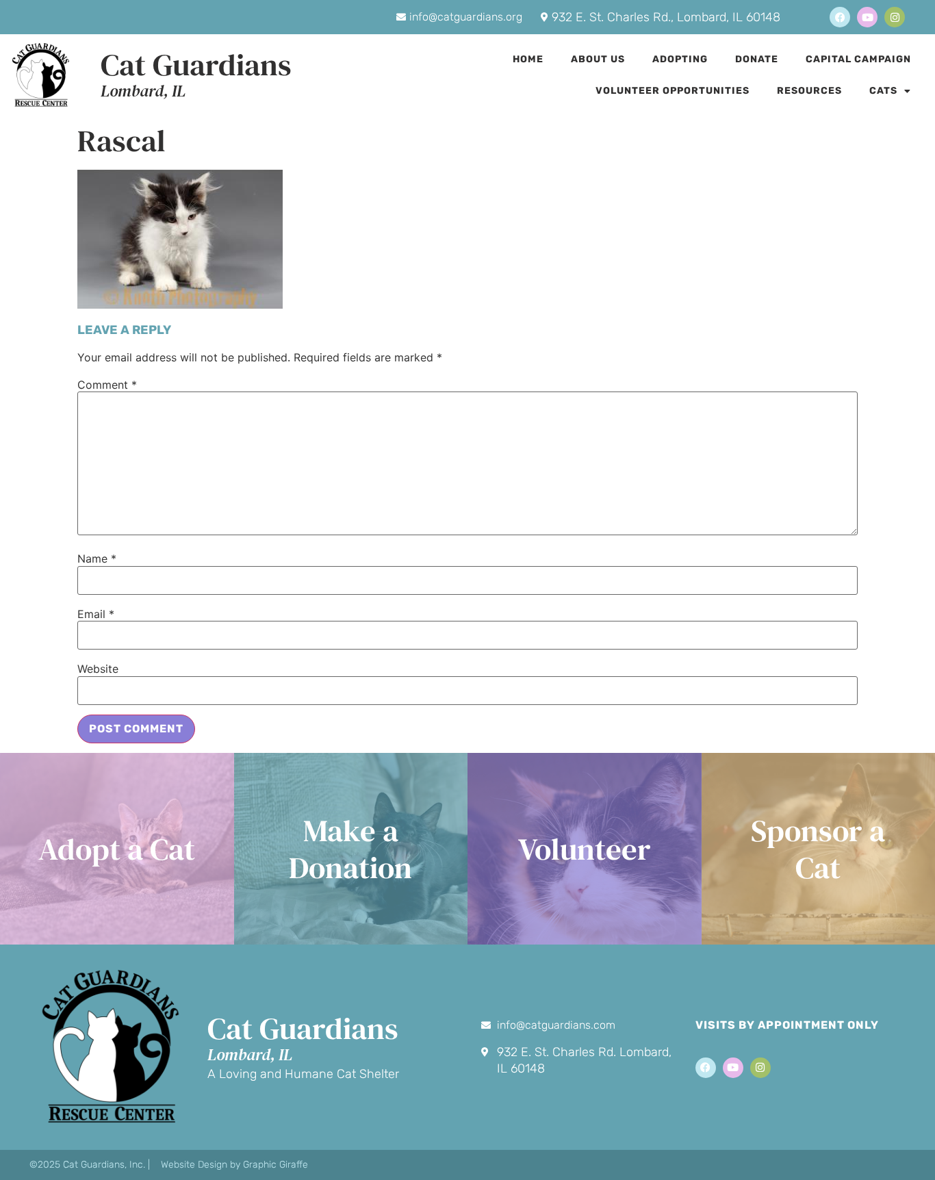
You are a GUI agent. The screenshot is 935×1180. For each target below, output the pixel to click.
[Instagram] (894, 17)
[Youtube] (867, 17)
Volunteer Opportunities (672, 91)
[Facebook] (840, 17)
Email (95, 613)
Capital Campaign (858, 59)
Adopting (680, 59)
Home (528, 59)
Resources (809, 91)
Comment (107, 384)
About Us (598, 59)
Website (97, 668)
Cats (883, 91)
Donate (756, 59)
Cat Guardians (196, 64)
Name (96, 558)
